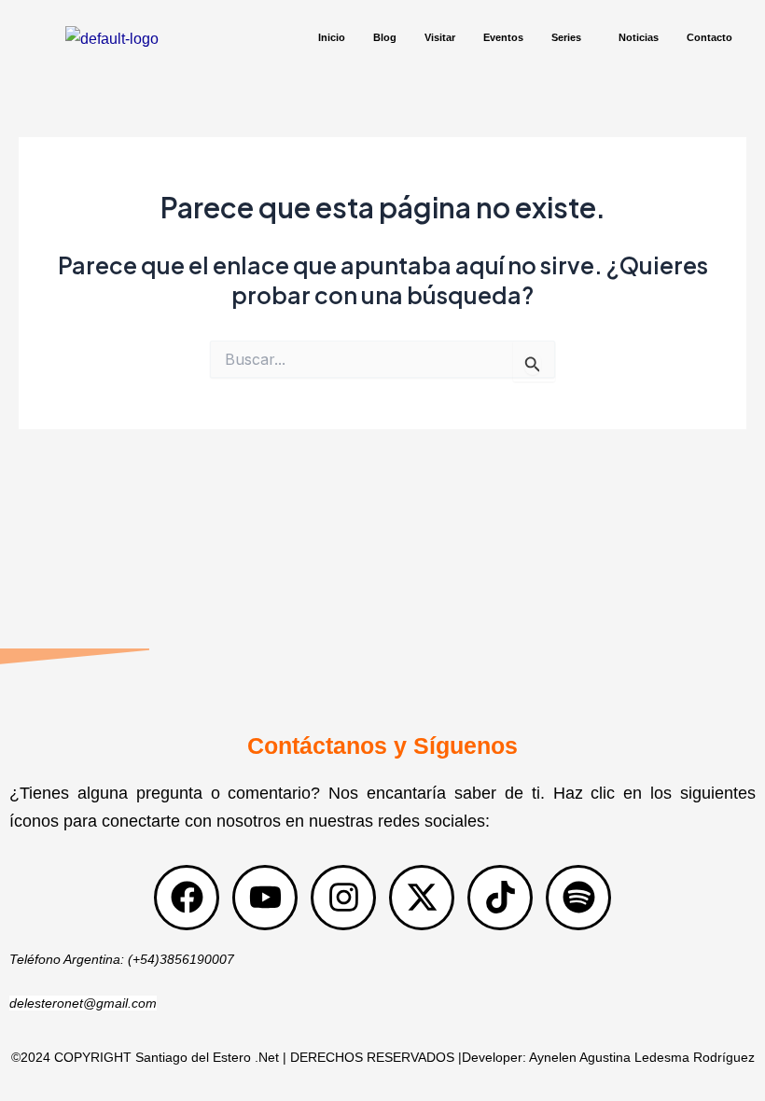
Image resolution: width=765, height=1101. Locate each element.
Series (566, 37)
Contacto (709, 37)
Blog (384, 37)
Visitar (439, 37)
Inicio (331, 37)
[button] (571, 38)
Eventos (503, 37)
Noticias (639, 37)
